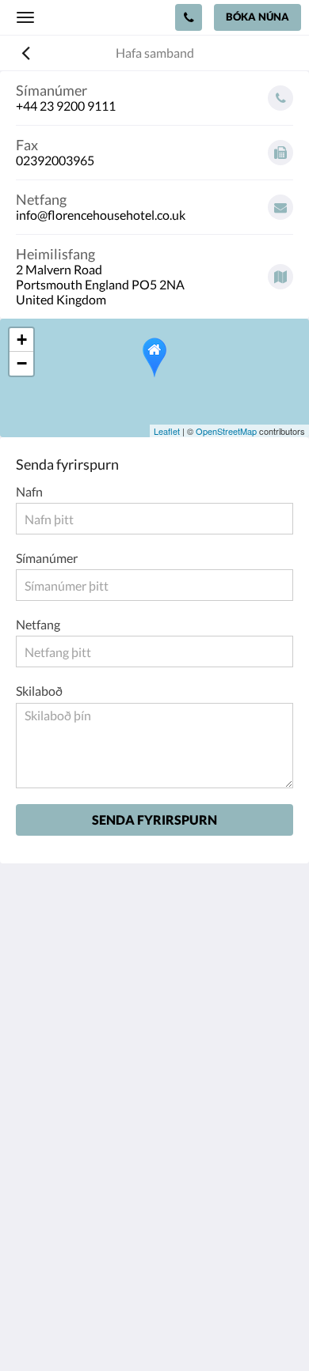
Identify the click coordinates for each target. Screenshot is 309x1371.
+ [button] (22, 339)
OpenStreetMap (226, 431)
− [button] (22, 363)
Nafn (29, 491)
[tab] (154, 1133)
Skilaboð (39, 690)
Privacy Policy (54, 1159)
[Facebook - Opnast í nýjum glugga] (32, 1085)
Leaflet (167, 431)
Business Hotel (56, 1213)
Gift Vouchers (53, 1226)
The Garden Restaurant (79, 1172)
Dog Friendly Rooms (71, 1186)
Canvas (186, 1328)
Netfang (38, 624)
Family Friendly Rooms (78, 1199)
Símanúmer (47, 557)
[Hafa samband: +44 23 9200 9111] (188, 17)
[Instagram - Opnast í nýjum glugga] (75, 1085)
